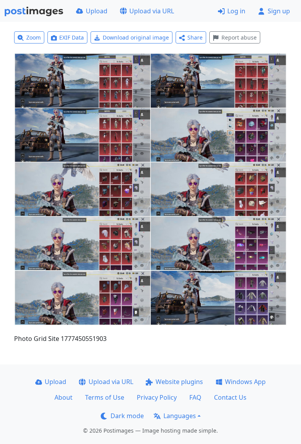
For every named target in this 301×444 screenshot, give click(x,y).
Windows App (245, 381)
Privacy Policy (157, 397)
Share (195, 37)
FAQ (195, 397)
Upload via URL (151, 11)
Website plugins (179, 381)
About (63, 397)
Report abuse (239, 37)
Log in (236, 11)
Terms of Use (104, 397)
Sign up (279, 11)
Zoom (33, 37)
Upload (96, 11)
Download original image (136, 37)
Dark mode (127, 415)
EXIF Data (71, 37)
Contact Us (230, 397)
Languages (179, 415)
